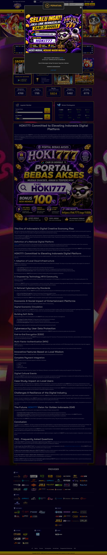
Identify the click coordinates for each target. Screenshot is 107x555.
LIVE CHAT (53, 70)
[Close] (80, 7)
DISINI (61, 58)
